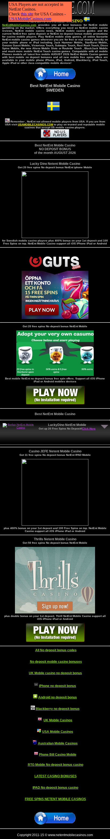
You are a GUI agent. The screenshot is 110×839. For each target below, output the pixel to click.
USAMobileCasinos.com (30, 19)
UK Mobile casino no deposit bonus (55, 673)
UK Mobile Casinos (58, 720)
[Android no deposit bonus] (35, 697)
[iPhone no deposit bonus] (36, 686)
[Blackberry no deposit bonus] (33, 709)
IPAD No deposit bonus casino (55, 787)
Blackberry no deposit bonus (58, 709)
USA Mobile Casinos (57, 732)
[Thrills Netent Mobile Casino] (55, 236)
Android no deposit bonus (57, 697)
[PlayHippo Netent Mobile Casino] (55, 612)
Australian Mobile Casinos (58, 743)
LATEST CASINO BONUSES (55, 776)
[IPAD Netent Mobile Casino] (55, 524)
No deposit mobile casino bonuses (56, 662)
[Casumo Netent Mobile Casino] (55, 374)
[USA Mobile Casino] (39, 732)
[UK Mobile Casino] (40, 720)
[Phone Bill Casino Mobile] (36, 754)
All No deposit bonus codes (56, 650)
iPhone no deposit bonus (57, 686)
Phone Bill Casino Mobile (57, 754)
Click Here (89, 428)
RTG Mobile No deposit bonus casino (55, 765)
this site (27, 14)
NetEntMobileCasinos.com (19, 24)
